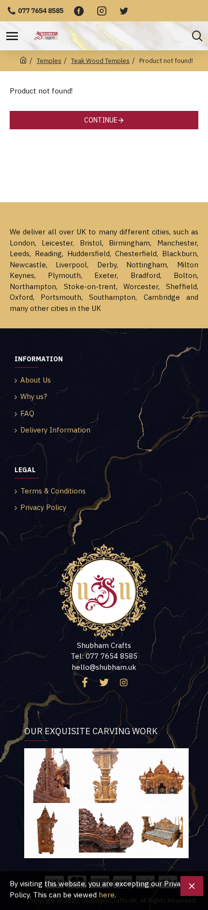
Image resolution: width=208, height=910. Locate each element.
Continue (101, 120)
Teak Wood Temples (100, 61)
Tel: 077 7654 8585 (104, 656)
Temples (49, 61)
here (107, 894)
